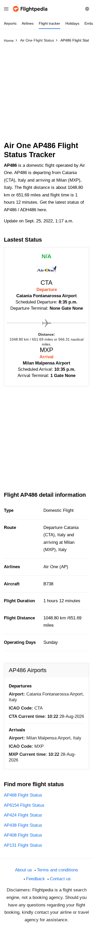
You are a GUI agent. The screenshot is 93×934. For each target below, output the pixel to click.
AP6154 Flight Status (24, 805)
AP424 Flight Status (23, 815)
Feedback (35, 878)
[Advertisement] (46, 94)
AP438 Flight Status (23, 825)
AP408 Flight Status (23, 835)
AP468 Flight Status (23, 795)
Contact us (60, 878)
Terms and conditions (57, 869)
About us (23, 869)
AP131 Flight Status (23, 845)
